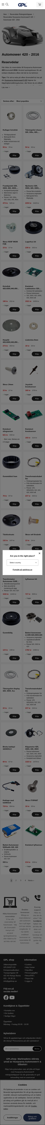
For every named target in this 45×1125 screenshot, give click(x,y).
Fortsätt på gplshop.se (22, 570)
